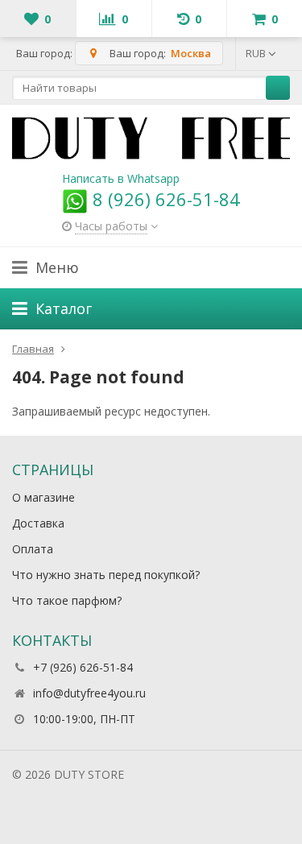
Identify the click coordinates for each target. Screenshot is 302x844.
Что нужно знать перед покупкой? (106, 574)
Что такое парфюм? (67, 600)
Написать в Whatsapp (121, 178)
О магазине (43, 497)
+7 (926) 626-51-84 (83, 667)
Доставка (38, 523)
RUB (257, 53)
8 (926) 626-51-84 (164, 199)
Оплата (32, 548)
